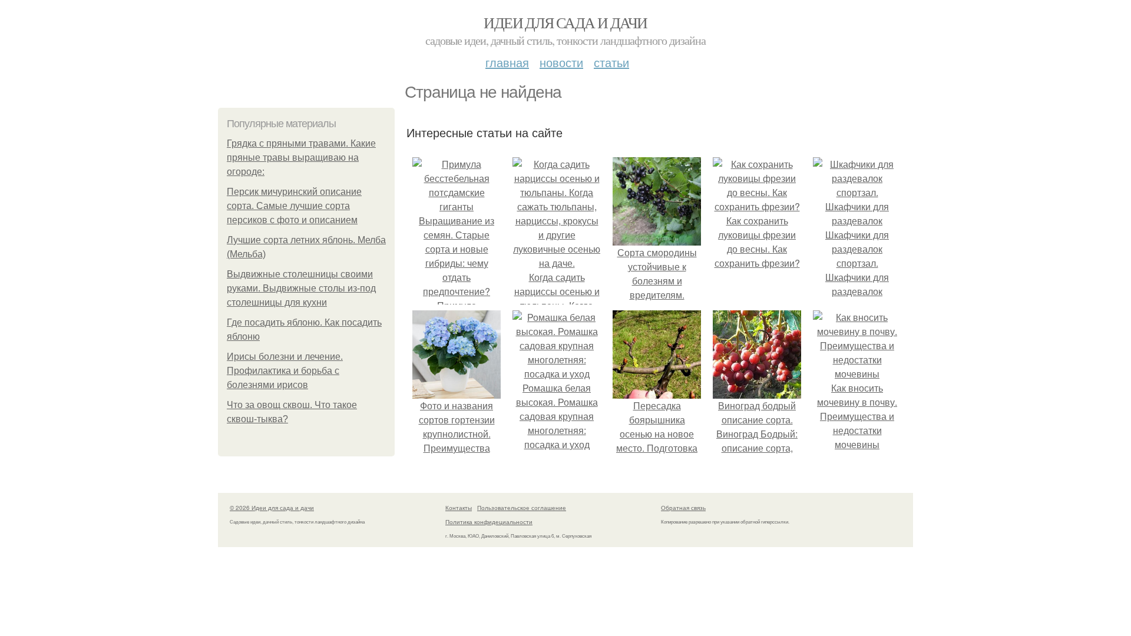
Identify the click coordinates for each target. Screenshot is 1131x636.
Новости (561, 62)
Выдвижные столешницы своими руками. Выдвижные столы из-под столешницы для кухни (301, 288)
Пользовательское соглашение (521, 508)
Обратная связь (683, 508)
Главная (507, 62)
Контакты (458, 508)
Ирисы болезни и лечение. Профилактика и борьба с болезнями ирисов (285, 371)
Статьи (611, 62)
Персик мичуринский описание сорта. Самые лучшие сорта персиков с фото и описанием (294, 206)
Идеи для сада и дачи (565, 22)
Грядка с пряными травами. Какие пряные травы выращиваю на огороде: (301, 157)
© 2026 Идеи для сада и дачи (272, 508)
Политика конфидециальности (489, 522)
